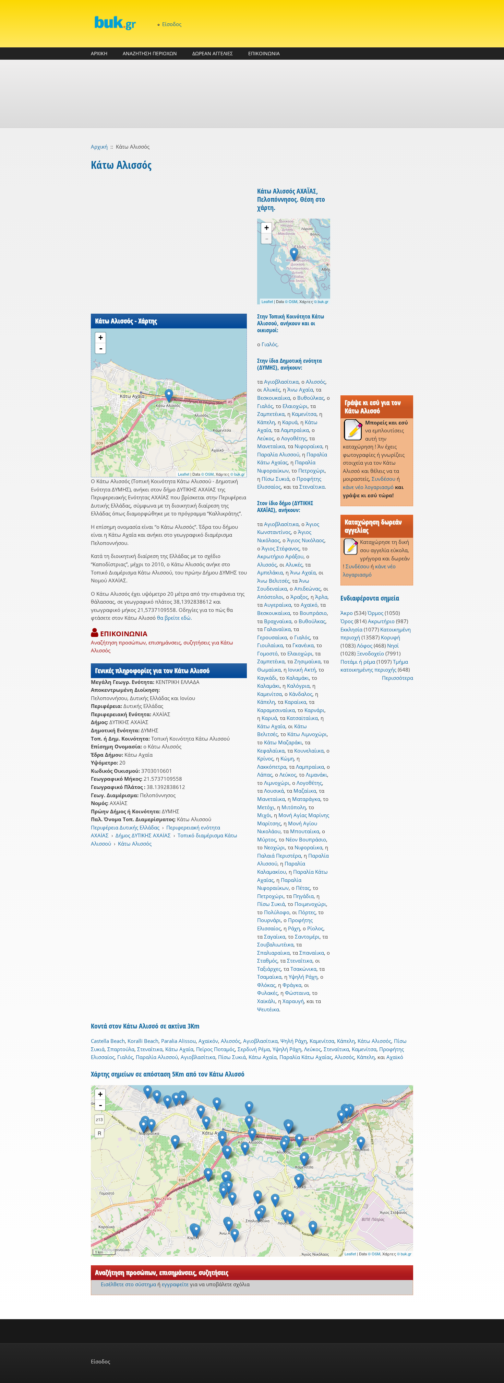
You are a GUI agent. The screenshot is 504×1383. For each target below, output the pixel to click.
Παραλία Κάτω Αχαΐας (305, 1057)
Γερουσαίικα (272, 637)
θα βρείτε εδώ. (174, 617)
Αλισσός (315, 381)
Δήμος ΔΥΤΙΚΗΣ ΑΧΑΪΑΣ (143, 835)
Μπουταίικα (304, 831)
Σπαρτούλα (120, 1049)
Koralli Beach (143, 1040)
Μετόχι (265, 807)
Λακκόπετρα (271, 766)
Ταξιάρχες (269, 968)
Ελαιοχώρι (295, 406)
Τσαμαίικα (269, 976)
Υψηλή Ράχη (303, 976)
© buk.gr (237, 474)
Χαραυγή (293, 1001)
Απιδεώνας (307, 588)
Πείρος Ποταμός (215, 1049)
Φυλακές (267, 992)
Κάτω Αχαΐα (271, 726)
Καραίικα (295, 701)
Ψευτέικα (268, 1009)
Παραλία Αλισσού (278, 454)
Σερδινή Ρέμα (254, 1049)
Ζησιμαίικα (307, 661)
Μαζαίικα (304, 790)
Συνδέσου (383, 478)
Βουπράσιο (313, 612)
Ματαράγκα (306, 798)
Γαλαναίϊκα (277, 629)
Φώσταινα (297, 992)
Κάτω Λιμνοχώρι (307, 734)
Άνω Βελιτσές (273, 580)
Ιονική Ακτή (302, 669)
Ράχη (294, 928)
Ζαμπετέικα (271, 413)
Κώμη (287, 758)
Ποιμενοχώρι (310, 903)
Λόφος (364, 645)
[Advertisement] (252, 94)
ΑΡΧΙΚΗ (99, 53)
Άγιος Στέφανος (280, 548)
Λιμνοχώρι (276, 782)
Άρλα (321, 596)
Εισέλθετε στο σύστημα (128, 1284)
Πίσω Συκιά (275, 478)
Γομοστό (267, 653)
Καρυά (290, 422)
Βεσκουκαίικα (273, 397)
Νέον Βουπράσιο (306, 839)
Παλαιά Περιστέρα (279, 855)
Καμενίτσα (304, 413)
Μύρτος (266, 839)
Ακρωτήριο (381, 621)
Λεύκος (265, 438)
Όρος (346, 621)
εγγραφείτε (175, 1284)
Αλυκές (271, 389)
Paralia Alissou (178, 1040)
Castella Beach (108, 1040)
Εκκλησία (351, 629)
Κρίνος (265, 758)
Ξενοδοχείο (370, 653)
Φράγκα (292, 984)
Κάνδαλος (300, 693)
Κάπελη (266, 422)
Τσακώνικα (303, 968)
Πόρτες (306, 912)
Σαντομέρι (307, 936)
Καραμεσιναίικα (276, 710)
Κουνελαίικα (309, 750)
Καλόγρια (298, 685)
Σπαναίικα (311, 952)
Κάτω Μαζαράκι (283, 742)
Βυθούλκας (310, 397)
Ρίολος (315, 928)
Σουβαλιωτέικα (275, 944)
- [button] (100, 348)
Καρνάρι (314, 710)
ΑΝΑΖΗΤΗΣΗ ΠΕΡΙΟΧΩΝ (150, 53)
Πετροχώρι (311, 470)
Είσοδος (171, 24)
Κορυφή (390, 637)
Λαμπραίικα (295, 430)
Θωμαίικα (269, 669)
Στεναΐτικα (312, 486)
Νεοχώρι (274, 847)
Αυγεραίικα (277, 604)
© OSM (207, 474)
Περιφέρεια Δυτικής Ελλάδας (125, 827)
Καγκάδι (267, 677)
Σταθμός (267, 960)
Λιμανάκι (316, 774)
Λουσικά (274, 790)
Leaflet (183, 474)
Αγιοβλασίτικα (281, 381)
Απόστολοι (270, 596)
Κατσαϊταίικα (302, 717)
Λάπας (264, 774)
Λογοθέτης (294, 438)
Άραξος (299, 596)
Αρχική (99, 146)
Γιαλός (269, 344)
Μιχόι (264, 815)
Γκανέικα (303, 645)
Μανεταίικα (271, 446)
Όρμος (375, 612)
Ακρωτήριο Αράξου (280, 556)
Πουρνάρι (269, 920)
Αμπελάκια (270, 572)
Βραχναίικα (277, 621)
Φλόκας (266, 984)
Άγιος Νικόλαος (305, 540)
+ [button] (100, 337)
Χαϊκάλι (266, 1001)
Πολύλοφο (276, 912)
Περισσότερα (397, 677)
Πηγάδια (303, 896)
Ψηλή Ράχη (293, 1040)
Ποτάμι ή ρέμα (357, 661)
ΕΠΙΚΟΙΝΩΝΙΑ (264, 53)
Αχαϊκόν (208, 1040)
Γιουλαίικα (270, 645)
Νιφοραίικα (308, 446)
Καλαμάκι (297, 677)
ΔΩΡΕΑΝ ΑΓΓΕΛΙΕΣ (212, 53)
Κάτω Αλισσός (135, 843)
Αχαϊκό (309, 604)
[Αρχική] (115, 23)
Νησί (393, 645)
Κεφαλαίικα (271, 750)
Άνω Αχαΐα (300, 389)
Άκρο (346, 612)
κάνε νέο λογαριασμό (368, 487)
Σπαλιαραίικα (273, 952)
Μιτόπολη (293, 807)
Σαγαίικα (274, 936)
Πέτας (303, 887)
